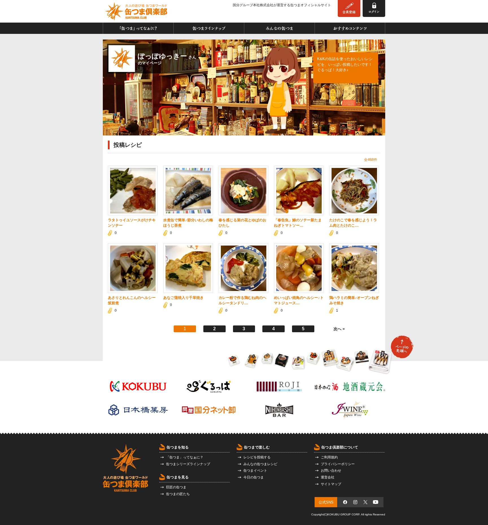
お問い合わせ (331, 471)
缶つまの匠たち (178, 494)
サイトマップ (331, 484)
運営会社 (327, 477)
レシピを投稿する (257, 457)
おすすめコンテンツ (350, 28)
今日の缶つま (253, 477)
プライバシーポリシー (338, 464)
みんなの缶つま (279, 28)
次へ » (339, 329)
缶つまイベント (255, 471)
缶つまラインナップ (209, 28)
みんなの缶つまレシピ (260, 464)
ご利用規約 (329, 457)
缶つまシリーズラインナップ (188, 464)
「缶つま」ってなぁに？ (138, 28)
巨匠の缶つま (176, 487)
